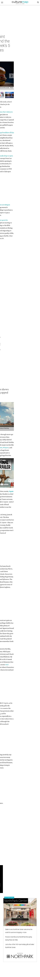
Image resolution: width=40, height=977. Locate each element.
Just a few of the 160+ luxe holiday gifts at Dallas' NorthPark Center (19, 946)
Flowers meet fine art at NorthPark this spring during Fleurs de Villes (18, 938)
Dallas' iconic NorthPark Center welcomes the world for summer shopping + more (18, 931)
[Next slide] (11, 76)
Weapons (6, 447)
